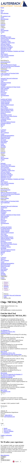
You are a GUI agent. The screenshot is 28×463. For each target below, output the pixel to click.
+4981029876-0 (8, 415)
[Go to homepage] (14, 6)
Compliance (7, 432)
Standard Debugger (5, 333)
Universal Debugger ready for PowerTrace (11, 354)
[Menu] (1, 9)
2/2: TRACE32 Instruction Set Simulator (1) (11, 374)
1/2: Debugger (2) (5, 330)
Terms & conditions (8, 431)
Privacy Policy (7, 429)
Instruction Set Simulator (7, 377)
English (17, 461)
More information (5, 455)
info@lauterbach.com (9, 416)
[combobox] (17, 461)
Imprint (5, 428)
